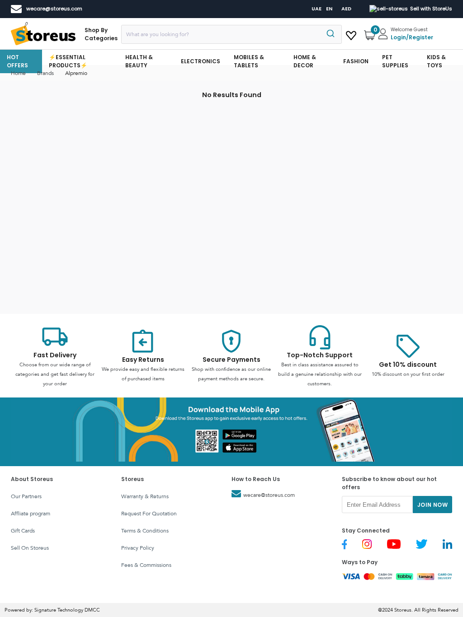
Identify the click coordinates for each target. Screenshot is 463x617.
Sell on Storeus (30, 548)
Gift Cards (23, 531)
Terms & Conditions (145, 531)
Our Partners (26, 496)
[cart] (351, 34)
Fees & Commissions (146, 565)
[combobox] (231, 34)
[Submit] (331, 34)
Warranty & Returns (145, 496)
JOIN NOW (432, 505)
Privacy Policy (137, 548)
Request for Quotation (149, 514)
